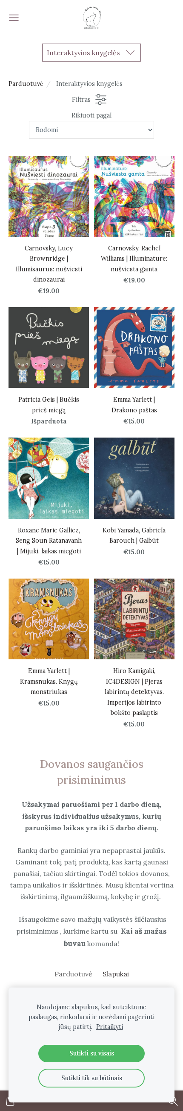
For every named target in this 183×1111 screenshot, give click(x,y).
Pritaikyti (109, 1027)
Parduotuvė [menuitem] (73, 974)
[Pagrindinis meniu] (14, 17)
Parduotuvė (26, 84)
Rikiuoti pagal (91, 115)
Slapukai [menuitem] (116, 974)
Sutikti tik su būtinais (91, 1078)
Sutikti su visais (91, 1053)
